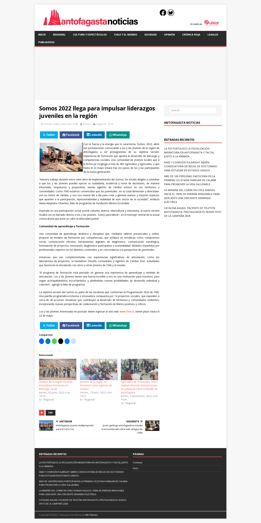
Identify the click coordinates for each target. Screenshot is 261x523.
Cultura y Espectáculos (90, 34)
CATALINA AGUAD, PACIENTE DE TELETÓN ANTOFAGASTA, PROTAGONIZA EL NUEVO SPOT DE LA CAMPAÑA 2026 (193, 212)
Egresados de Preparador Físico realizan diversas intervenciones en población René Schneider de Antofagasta (139, 387)
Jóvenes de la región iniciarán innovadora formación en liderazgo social (55, 385)
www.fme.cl (127, 311)
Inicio (42, 34)
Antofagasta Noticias (182, 123)
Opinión (169, 34)
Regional (59, 34)
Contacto (137, 462)
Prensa (87, 124)
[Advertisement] (130, 73)
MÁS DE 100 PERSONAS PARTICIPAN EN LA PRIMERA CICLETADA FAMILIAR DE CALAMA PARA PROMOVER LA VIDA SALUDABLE (190, 180)
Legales (213, 34)
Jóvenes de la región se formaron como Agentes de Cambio (96, 385)
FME (50, 412)
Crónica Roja (191, 34)
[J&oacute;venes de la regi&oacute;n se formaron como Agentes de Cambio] (98, 369)
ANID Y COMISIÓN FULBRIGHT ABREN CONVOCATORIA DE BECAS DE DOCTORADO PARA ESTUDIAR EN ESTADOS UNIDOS (190, 166)
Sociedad (150, 34)
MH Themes (91, 514)
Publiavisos (46, 42)
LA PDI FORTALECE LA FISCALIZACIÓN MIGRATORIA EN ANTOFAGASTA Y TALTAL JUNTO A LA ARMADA (189, 152)
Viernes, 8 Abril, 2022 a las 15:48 (61, 124)
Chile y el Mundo (125, 34)
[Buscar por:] (193, 110)
